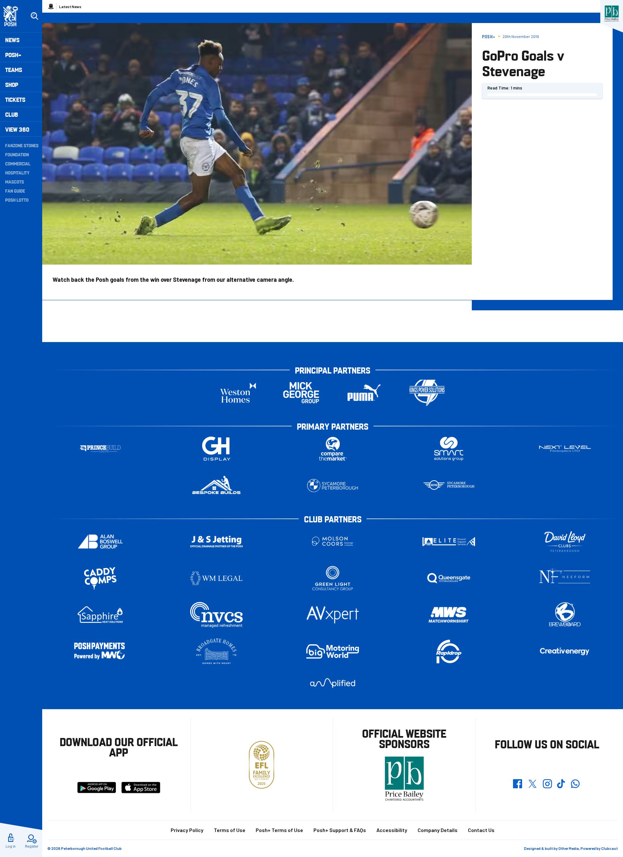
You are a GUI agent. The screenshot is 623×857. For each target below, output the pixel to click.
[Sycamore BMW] (332, 485)
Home (51, 6)
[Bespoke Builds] (216, 485)
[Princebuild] (100, 449)
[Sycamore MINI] (448, 485)
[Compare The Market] (332, 449)
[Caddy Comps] (100, 578)
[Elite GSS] (448, 542)
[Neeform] (565, 578)
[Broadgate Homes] (216, 651)
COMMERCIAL (18, 163)
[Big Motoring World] (332, 651)
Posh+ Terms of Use (279, 830)
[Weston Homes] (238, 393)
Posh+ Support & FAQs (339, 830)
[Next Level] (565, 449)
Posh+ (13, 55)
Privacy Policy (187, 830)
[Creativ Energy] (565, 651)
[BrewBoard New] (565, 615)
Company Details (438, 830)
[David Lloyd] (565, 542)
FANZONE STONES (22, 145)
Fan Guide (15, 190)
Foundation (17, 154)
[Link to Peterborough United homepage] (13, 16)
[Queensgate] (448, 578)
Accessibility (391, 830)
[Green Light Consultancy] (332, 578)
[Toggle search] (34, 16)
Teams (13, 69)
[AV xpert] (332, 615)
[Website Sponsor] (611, 13)
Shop (11, 84)
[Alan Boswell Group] (100, 542)
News (12, 40)
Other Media (568, 848)
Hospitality (17, 172)
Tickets (15, 99)
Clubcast (609, 848)
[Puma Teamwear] (364, 393)
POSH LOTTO (17, 199)
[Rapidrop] (448, 651)
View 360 (17, 129)
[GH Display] (216, 449)
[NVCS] (216, 615)
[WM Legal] (216, 578)
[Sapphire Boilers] (100, 614)
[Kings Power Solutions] (427, 393)
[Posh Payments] (100, 651)
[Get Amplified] (332, 683)
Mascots (14, 181)
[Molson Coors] (332, 542)
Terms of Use (229, 830)
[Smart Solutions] (448, 449)
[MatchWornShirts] (448, 615)
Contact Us (481, 830)
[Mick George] (301, 393)
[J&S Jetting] (216, 541)
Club (11, 114)
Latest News (70, 6)
